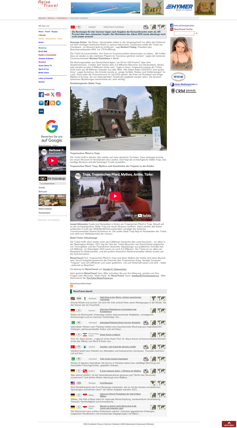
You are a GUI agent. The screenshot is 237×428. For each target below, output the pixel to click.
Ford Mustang (106, 383)
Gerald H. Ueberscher (114, 269)
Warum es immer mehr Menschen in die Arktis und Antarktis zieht (118, 407)
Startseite (42, 18)
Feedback (92, 424)
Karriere (108, 424)
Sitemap (116, 424)
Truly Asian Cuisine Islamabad (114, 359)
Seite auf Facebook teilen (184, 25)
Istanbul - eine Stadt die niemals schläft (118, 347)
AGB (122, 424)
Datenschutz (130, 424)
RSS (85, 424)
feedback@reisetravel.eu (145, 275)
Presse (100, 424)
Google (42, 187)
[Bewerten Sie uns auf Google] (52, 131)
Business (51, 18)
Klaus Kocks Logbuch (110, 335)
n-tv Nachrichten (47, 183)
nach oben (229, 425)
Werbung (150, 424)
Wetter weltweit (45, 209)
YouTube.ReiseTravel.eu (99, 278)
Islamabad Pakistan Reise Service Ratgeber (120, 323)
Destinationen (62, 18)
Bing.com (43, 191)
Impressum (141, 424)
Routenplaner (44, 213)
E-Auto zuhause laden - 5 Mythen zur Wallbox (120, 371)
